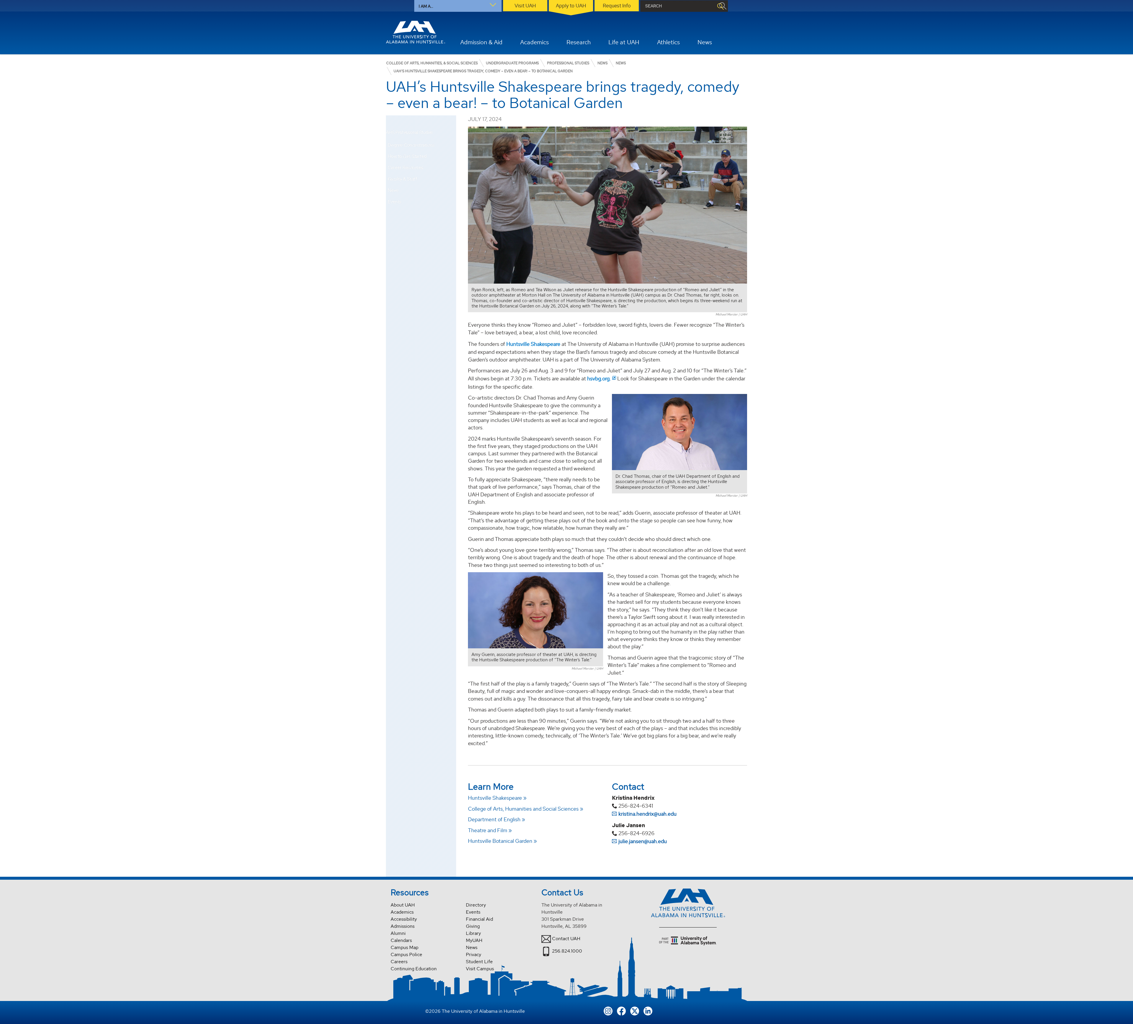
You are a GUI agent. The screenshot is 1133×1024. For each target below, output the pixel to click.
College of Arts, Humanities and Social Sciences (523, 808)
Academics (402, 912)
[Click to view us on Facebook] (621, 1010)
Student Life (479, 961)
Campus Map (404, 947)
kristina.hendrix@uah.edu (647, 813)
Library (473, 933)
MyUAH (474, 940)
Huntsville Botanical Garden (500, 840)
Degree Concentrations (411, 145)
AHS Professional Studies (409, 132)
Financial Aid (479, 919)
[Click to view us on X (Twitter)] (634, 1010)
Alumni (398, 933)
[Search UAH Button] (720, 6)
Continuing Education (414, 969)
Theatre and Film (487, 830)
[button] (451, 145)
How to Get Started (407, 156)
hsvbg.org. (599, 378)
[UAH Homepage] (416, 32)
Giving (473, 926)
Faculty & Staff (402, 179)
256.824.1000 (567, 951)
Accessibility (404, 919)
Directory (476, 905)
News (393, 190)
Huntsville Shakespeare (533, 344)
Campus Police (406, 954)
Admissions (403, 926)
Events (394, 202)
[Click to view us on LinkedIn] (648, 1010)
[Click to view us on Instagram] (608, 1010)
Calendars (401, 940)
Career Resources (405, 167)
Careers (399, 961)
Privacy (473, 954)
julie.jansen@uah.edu (642, 841)
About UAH (403, 905)
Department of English (494, 819)
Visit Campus (480, 969)
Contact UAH (566, 938)
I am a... (426, 6)
